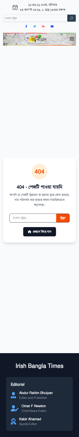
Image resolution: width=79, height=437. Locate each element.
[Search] (71, 18)
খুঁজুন (63, 218)
